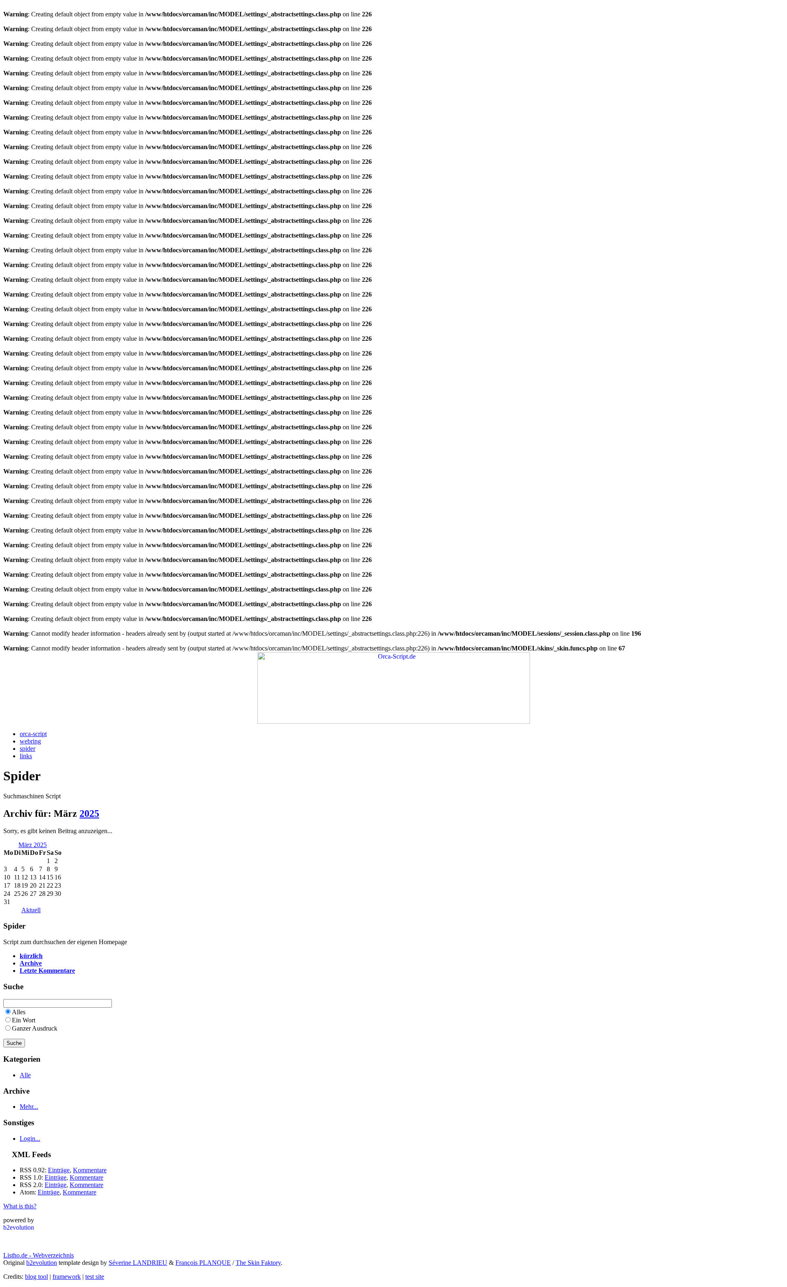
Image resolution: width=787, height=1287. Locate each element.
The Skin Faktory (258, 1262)
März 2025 (32, 844)
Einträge (59, 1170)
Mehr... (29, 1106)
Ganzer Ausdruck (34, 1028)
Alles (18, 1011)
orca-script (33, 733)
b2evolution (41, 1262)
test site (94, 1276)
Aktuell (31, 909)
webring (30, 741)
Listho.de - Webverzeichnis (38, 1255)
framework (66, 1276)
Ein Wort (23, 1020)
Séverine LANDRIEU (138, 1262)
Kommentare (90, 1170)
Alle (25, 1075)
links (26, 755)
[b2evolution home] (19, 1228)
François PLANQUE (203, 1262)
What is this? (19, 1206)
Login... (30, 1138)
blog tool (36, 1276)
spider (27, 748)
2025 (89, 813)
